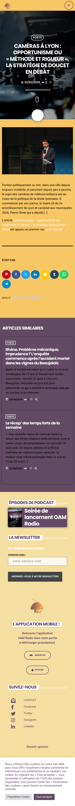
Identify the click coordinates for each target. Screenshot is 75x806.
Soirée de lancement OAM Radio (45, 517)
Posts (37, 38)
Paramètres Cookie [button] (18, 796)
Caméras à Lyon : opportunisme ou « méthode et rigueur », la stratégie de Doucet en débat (34, 224)
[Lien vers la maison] (8, 5)
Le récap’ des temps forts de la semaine (33, 425)
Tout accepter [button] (44, 796)
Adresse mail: (17, 555)
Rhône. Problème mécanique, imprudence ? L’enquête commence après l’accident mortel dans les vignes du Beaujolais (37, 356)
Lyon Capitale (54, 229)
